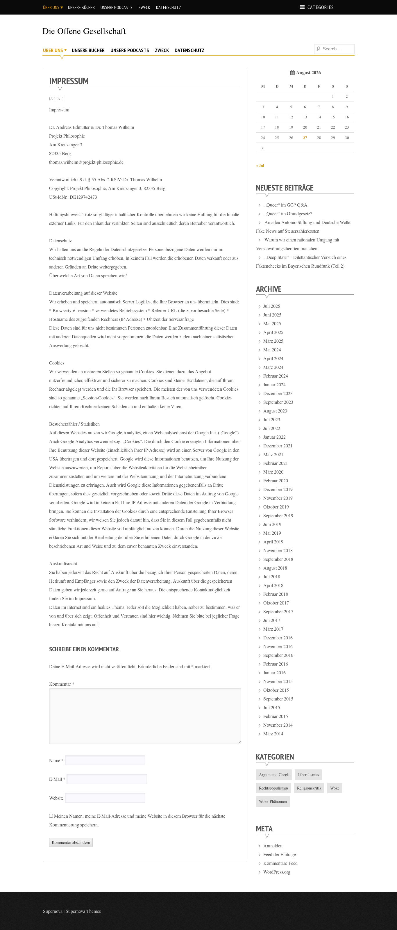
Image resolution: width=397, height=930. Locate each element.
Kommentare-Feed (280, 863)
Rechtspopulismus (273, 788)
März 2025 (273, 341)
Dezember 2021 (278, 445)
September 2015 (278, 699)
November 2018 (278, 550)
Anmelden (272, 845)
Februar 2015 (275, 716)
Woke (334, 788)
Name (56, 760)
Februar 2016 (275, 664)
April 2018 (273, 585)
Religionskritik (309, 788)
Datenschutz (168, 7)
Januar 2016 (274, 672)
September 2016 (278, 655)
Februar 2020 (275, 480)
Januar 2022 (274, 437)
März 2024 (273, 367)
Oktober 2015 (276, 690)
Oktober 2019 (276, 507)
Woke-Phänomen (273, 801)
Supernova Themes (83, 911)
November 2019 (278, 498)
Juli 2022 (271, 428)
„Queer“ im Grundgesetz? (288, 213)
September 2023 (278, 402)
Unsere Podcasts (117, 7)
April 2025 (273, 332)
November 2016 (278, 646)
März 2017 (273, 629)
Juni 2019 (272, 524)
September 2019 (278, 515)
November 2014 (278, 725)
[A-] (52, 98)
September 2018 (278, 559)
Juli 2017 (271, 620)
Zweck (144, 7)
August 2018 (275, 568)
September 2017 (278, 611)
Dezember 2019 (278, 489)
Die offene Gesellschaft (84, 30)
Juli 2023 (271, 419)
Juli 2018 (271, 576)
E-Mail (57, 779)
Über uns (51, 7)
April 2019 (273, 541)
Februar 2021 (275, 463)
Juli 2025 (271, 306)
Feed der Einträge (279, 854)
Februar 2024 (275, 376)
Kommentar (61, 684)
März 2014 (273, 733)
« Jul (260, 165)
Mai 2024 (272, 349)
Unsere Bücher (81, 7)
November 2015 (278, 681)
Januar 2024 (274, 384)
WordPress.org (276, 872)
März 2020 (273, 472)
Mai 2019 (272, 533)
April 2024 (273, 358)
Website (56, 798)
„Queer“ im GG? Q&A (285, 205)
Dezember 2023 (278, 393)
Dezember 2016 (278, 637)
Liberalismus (308, 774)
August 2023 (275, 411)
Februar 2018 (275, 594)
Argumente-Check (274, 774)
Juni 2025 (272, 315)
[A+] (59, 98)
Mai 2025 (272, 323)
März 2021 (273, 454)
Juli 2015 (271, 707)
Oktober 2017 (276, 603)
